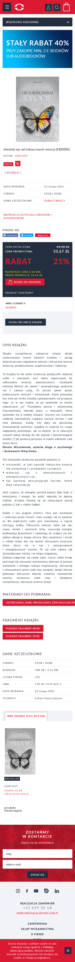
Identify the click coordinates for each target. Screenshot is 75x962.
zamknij (68, 950)
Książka (11, 307)
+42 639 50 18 (37, 907)
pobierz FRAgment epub (23, 636)
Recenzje (13, 172)
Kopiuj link (43, 235)
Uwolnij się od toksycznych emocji (16, 792)
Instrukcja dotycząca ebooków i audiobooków (27, 216)
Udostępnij (12, 235)
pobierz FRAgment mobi (23, 628)
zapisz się (37, 874)
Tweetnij (28, 235)
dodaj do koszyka (27, 282)
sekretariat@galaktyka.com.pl (37, 913)
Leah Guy (21, 155)
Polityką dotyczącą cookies (31, 948)
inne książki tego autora (26, 716)
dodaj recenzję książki (25, 322)
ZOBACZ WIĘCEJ (54, 200)
